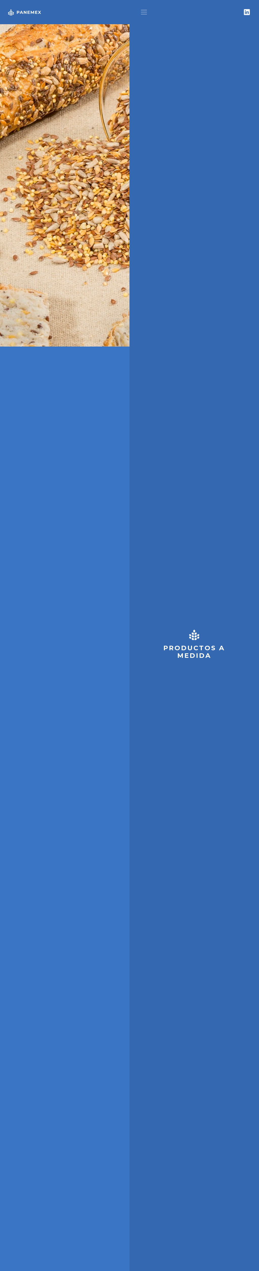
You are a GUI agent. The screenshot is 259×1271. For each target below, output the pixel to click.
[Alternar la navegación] (144, 12)
